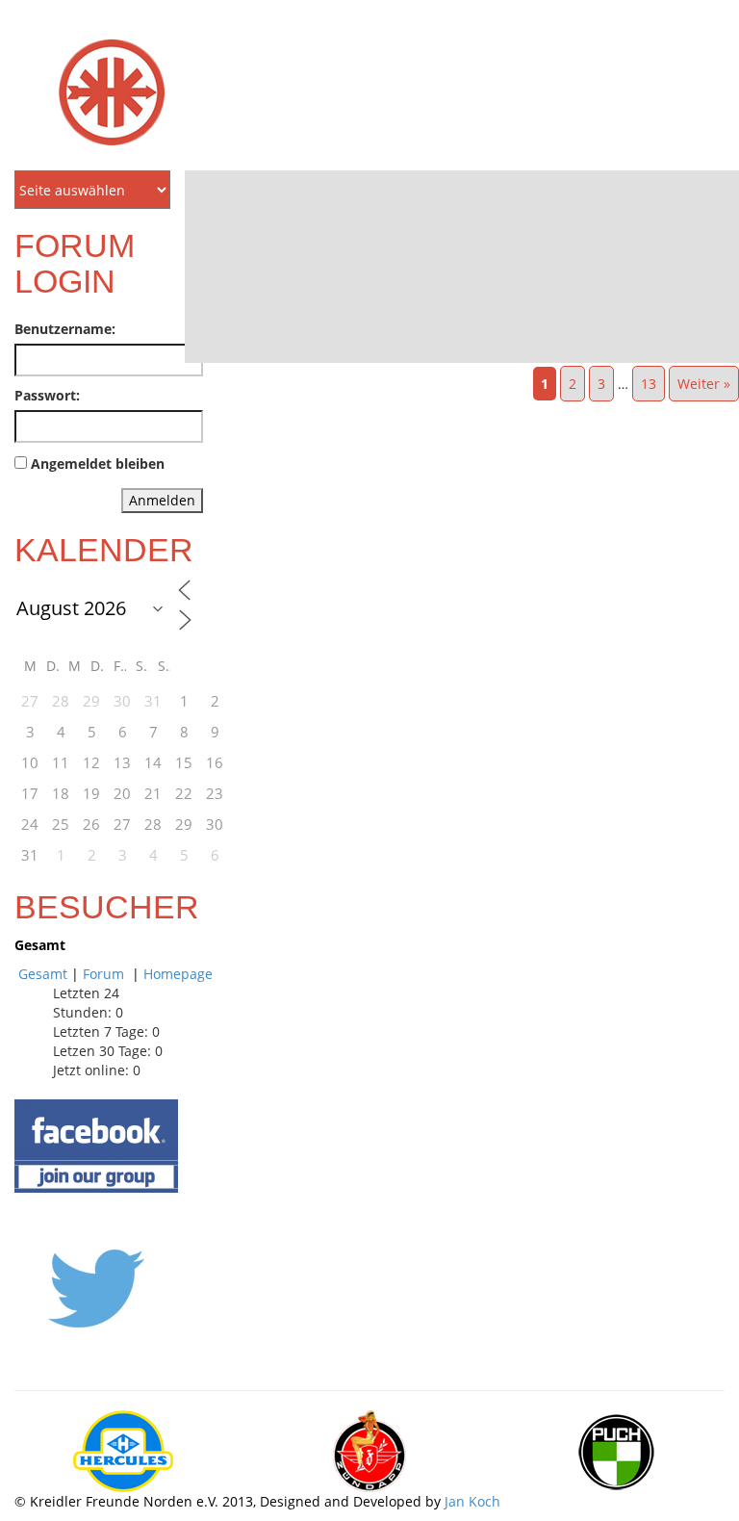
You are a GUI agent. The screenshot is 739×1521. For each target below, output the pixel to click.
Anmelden (162, 500)
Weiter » (703, 383)
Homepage (178, 974)
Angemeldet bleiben (98, 463)
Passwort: (47, 395)
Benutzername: (64, 329)
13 (648, 383)
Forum (105, 974)
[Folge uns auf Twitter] (96, 1286)
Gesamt (42, 974)
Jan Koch (472, 1501)
